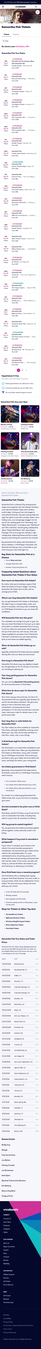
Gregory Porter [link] (7, 1196)
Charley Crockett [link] (8, 1165)
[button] (5, 41)
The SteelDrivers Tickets (14, 914)
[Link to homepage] (20, 6)
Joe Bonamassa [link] (7, 1170)
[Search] (36, 6)
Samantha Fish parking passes (27, 682)
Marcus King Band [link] (8, 1191)
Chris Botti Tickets (12, 928)
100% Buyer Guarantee (23, 2)
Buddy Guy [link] (6, 1145)
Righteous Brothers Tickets (15, 918)
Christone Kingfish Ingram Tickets (18, 921)
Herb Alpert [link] (6, 1175)
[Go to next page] (26, 370)
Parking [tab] (16, 34)
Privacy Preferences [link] (9, 1332)
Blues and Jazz (21, 493)
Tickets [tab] (6, 34)
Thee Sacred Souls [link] (8, 1155)
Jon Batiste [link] (6, 1160)
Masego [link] (4, 1150)
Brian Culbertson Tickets (14, 925)
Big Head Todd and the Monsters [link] (14, 1181)
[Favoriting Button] (38, 12)
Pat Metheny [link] (6, 1186)
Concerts (11, 493)
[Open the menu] (3, 6)
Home (4, 493)
